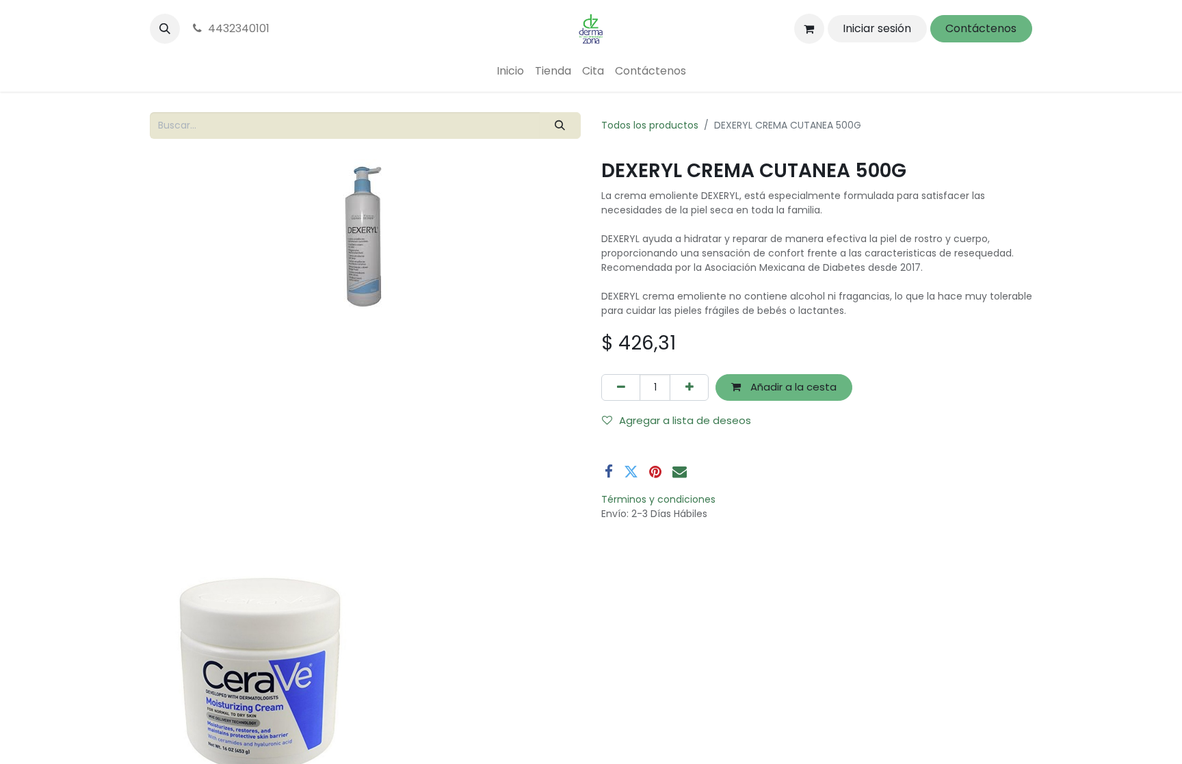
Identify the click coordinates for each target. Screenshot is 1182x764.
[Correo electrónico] (679, 471)
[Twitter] (631, 471)
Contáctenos (980, 28)
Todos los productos (649, 125)
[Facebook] (609, 471)
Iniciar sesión (877, 28)
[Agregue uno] (689, 387)
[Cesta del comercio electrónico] (809, 29)
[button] (165, 29)
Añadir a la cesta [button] (792, 387)
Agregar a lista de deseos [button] (685, 420)
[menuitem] (510, 71)
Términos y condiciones (658, 499)
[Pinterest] (655, 471)
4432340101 (239, 28)
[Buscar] (560, 125)
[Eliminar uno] (620, 387)
